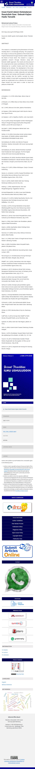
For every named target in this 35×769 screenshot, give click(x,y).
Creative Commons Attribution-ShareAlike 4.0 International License (14, 761)
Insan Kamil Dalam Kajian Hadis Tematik (15, 409)
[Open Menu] (1, 1)
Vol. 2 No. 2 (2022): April (19, 7)
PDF (5, 402)
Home (3, 7)
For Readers (5, 650)
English (4, 682)
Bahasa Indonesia (7, 684)
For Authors (5, 652)
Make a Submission (17, 497)
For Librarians (5, 655)
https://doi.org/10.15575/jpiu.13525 (13, 32)
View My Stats (20, 674)
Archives (8, 7)
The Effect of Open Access (21, 490)
